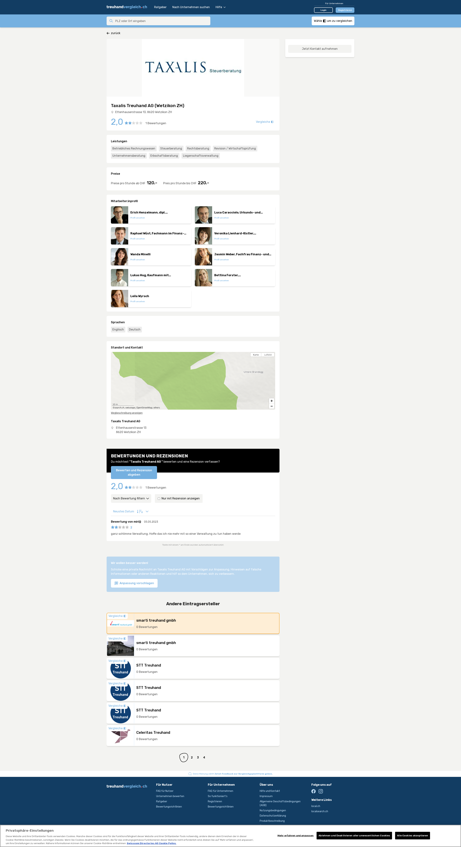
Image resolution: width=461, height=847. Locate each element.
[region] (193, 381)
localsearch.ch (319, 811)
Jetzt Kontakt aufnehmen (320, 48)
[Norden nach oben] (271, 361)
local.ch (315, 806)
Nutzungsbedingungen (273, 810)
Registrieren (345, 10)
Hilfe (219, 7)
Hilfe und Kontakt (270, 791)
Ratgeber (160, 7)
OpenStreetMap (144, 407)
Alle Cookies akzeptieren (412, 835)
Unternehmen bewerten (170, 796)
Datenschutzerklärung (273, 815)
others (156, 407)
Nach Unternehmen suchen (191, 7)
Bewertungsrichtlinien (169, 806)
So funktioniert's (217, 796)
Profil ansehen (137, 218)
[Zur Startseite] (129, 7)
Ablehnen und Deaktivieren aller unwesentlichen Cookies (354, 835)
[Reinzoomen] (271, 400)
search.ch (119, 407)
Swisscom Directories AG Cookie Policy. (151, 843)
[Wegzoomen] (271, 406)
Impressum (266, 796)
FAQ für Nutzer (164, 791)
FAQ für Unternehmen (220, 791)
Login (323, 10)
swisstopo (130, 407)
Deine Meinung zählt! (233, 774)
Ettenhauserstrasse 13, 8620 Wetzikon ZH (143, 112)
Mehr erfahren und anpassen (296, 835)
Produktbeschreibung (272, 820)
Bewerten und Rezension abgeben (134, 472)
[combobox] (161, 21)
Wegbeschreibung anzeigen (127, 412)
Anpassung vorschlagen (136, 583)
